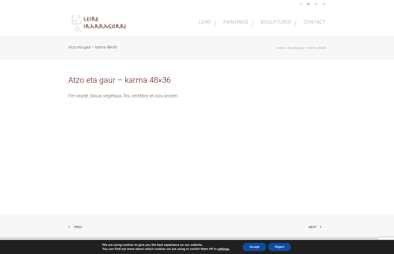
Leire (205, 22)
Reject (279, 247)
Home (280, 48)
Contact (315, 22)
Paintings (235, 22)
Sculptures (276, 22)
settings (223, 249)
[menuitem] (302, 4)
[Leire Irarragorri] (99, 22)
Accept (254, 247)
